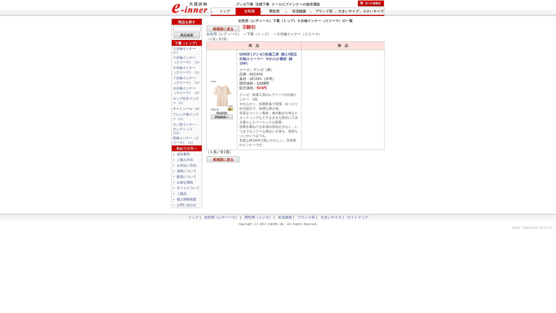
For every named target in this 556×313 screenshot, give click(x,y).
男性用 (274, 11)
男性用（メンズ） (258, 217)
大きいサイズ (348, 11)
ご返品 (182, 194)
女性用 (249, 11)
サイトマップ (357, 217)
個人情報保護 (186, 199)
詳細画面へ (222, 117)
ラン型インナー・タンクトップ (186, 129)
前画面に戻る (223, 29)
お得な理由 (185, 182)
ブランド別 (324, 11)
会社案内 (183, 154)
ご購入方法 (185, 160)
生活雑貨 (299, 11)
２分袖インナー (184, 50)
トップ (225, 11)
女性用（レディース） (223, 34)
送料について (186, 171)
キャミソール (186, 109)
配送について (186, 177)
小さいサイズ (373, 11)
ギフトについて (188, 188)
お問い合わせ (186, 205)
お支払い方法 (186, 165)
